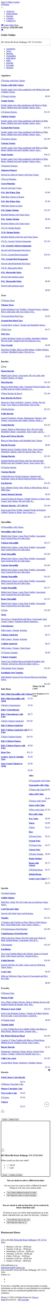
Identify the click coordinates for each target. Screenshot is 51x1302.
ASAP (16, 1165)
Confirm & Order (16, 1175)
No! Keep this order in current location (21, 1195)
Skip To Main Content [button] (10, 2)
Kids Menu (11, 58)
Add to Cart (14, 1120)
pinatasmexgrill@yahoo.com (13, 1267)
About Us (10, 11)
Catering (9, 18)
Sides (8, 60)
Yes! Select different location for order (21, 1193)
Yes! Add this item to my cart (18, 1220)
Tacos (8, 51)
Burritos (9, 53)
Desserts (9, 67)
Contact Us (11, 21)
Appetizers (10, 49)
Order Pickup (11, 14)
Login (6, 25)
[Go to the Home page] (5, 4)
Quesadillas (11, 56)
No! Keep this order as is (16, 1222)
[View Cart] (2, 25)
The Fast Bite (23, 1300)
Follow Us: (5, 1275)
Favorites (10, 65)
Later (12, 1168)
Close (5, 1120)
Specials (9, 16)
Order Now (14, 25)
